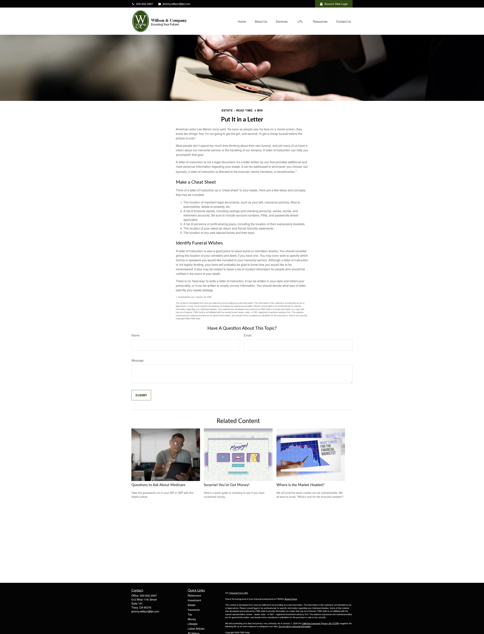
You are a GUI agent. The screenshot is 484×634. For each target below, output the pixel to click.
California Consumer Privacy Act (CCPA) (320, 623)
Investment (194, 600)
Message (137, 360)
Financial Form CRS (238, 592)
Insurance (194, 610)
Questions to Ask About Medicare (158, 485)
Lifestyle (193, 624)
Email (248, 335)
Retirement (194, 595)
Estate (191, 605)
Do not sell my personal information (295, 626)
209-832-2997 (144, 4)
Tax (190, 614)
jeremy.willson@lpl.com (176, 4)
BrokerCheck (291, 598)
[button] (241, 21)
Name (135, 335)
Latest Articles (196, 628)
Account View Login (336, 4)
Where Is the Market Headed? (300, 485)
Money (192, 619)
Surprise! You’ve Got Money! (226, 485)
